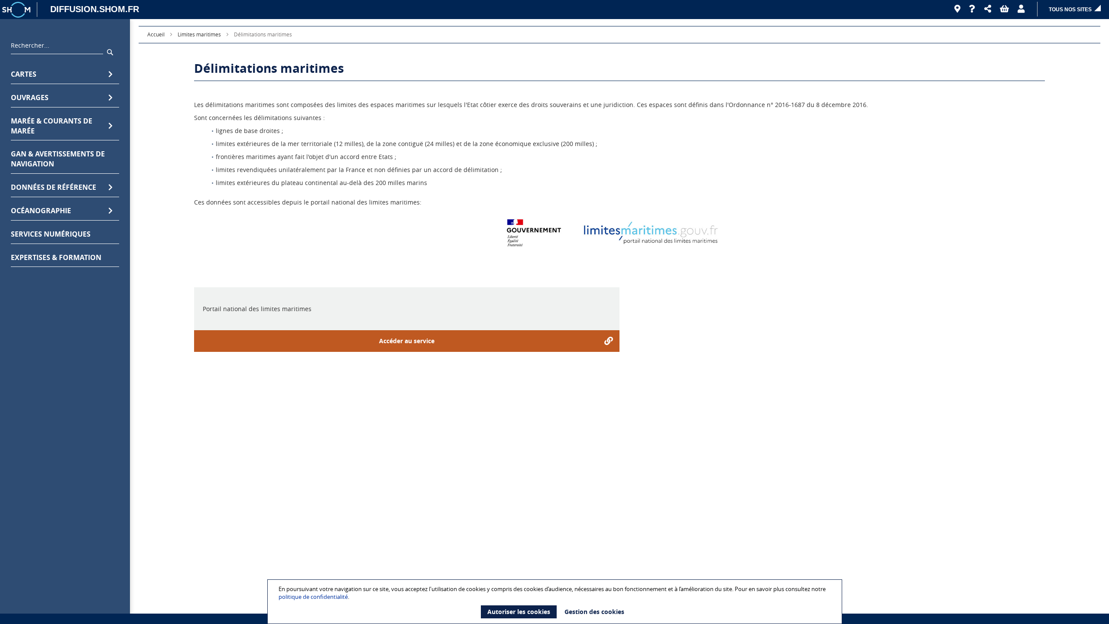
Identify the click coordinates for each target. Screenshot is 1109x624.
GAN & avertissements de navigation (58, 159)
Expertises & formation (56, 257)
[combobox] (57, 47)
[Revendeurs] (957, 9)
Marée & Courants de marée (51, 126)
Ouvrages (30, 97)
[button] (987, 9)
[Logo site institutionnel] (17, 9)
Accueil (156, 34)
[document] (556, 601)
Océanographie (41, 210)
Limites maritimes (199, 34)
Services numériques (51, 234)
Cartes (23, 74)
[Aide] (972, 9)
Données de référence (53, 187)
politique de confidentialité (313, 597)
